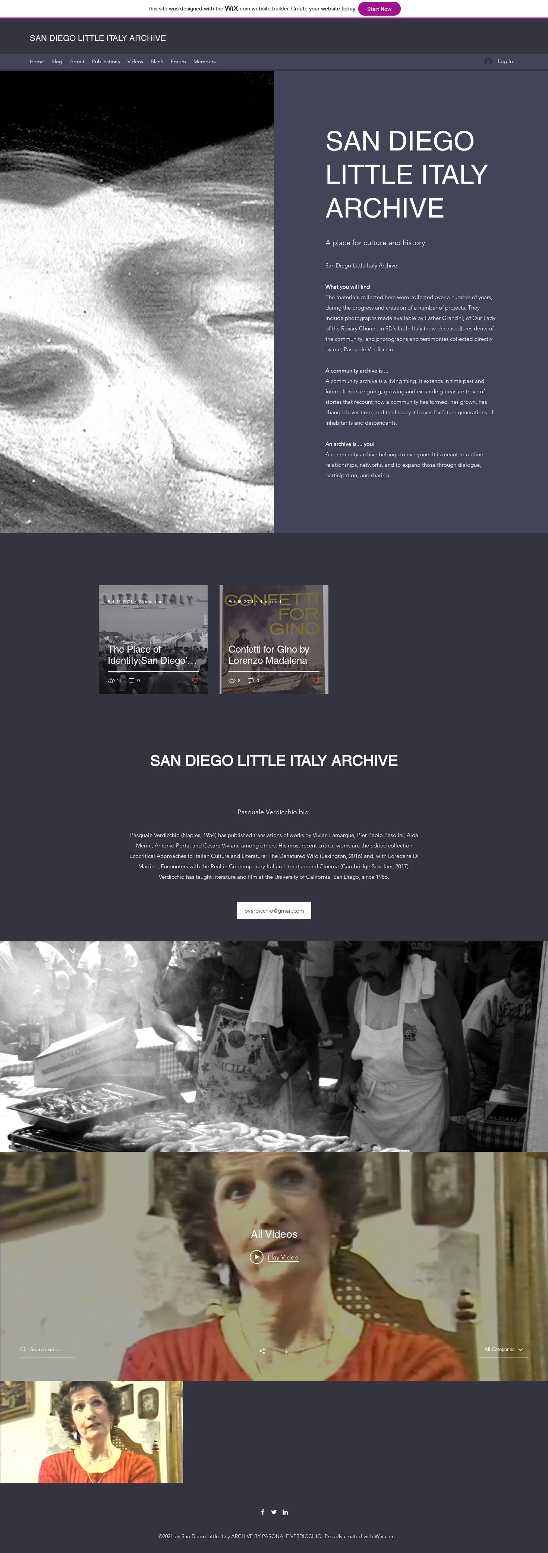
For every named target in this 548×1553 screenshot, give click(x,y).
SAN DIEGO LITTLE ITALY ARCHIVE (99, 38)
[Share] (266, 1351)
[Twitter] (274, 1512)
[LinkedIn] (285, 1512)
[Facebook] (263, 1512)
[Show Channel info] (282, 1350)
